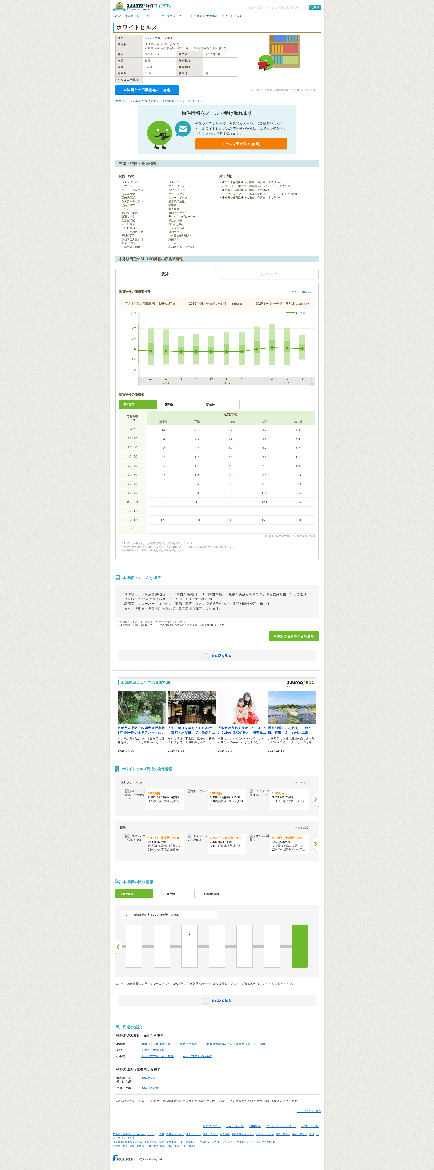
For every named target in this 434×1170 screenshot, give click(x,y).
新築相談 (171, 1142)
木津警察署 (148, 1077)
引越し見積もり (187, 1142)
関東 (132, 1146)
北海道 (116, 1146)
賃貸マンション (175, 1134)
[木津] (300, 946)
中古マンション (265, 1134)
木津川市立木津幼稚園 (156, 1044)
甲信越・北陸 (144, 1146)
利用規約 (255, 1126)
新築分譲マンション (243, 1134)
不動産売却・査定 (154, 1142)
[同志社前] (162, 946)
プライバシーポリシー (281, 1126)
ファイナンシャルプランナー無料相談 (255, 1142)
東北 (125, 1146)
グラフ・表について (303, 291)
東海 (155, 1146)
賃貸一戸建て (210, 1134)
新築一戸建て (283, 1134)
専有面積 (128, 404)
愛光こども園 (188, 1044)
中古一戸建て (299, 1134)
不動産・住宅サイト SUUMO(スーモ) (134, 1134)
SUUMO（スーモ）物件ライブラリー (144, 6)
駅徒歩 (210, 404)
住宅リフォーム (133, 1142)
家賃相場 (225, 1134)
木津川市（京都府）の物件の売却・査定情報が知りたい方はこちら (159, 101)
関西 (162, 1146)
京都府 (198, 16)
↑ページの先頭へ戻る (309, 1111)
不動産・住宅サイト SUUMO (132, 16)
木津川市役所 (150, 1087)
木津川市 (212, 16)
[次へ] (315, 799)
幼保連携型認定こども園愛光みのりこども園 (235, 1044)
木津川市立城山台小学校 (157, 1056)
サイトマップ (235, 1126)
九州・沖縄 (188, 1146)
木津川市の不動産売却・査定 (146, 90)
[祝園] (244, 946)
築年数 (169, 404)
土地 (311, 1134)
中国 (177, 1146)
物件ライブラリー (222, 1142)
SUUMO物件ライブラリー (172, 16)
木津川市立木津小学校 (197, 1056)
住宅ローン (204, 1142)
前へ (118, 947)
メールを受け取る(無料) (241, 144)
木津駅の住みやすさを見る (294, 636)
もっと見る (302, 782)
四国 (169, 1146)
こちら (267, 983)
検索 (317, 7)
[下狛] (217, 946)
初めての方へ (212, 1126)
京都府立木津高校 (153, 1050)
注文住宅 (118, 1142)
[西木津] (272, 946)
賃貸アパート (193, 1134)
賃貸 (161, 1134)
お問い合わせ (310, 1126)
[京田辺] (134, 946)
